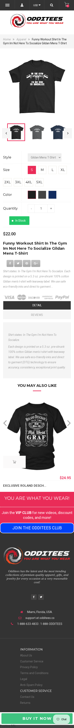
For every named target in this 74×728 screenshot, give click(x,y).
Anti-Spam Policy (31, 685)
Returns (25, 702)
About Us (26, 655)
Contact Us (27, 696)
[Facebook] (34, 597)
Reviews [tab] (37, 315)
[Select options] (14, 462)
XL (63, 170)
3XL (18, 182)
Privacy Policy (29, 667)
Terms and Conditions (34, 673)
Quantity (10, 208)
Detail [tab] (37, 305)
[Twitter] (41, 597)
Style (7, 157)
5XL (39, 182)
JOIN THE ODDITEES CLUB (37, 527)
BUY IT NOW (37, 718)
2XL (7, 182)
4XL (29, 182)
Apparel (21, 39)
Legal (23, 679)
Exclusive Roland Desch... (24, 486)
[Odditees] (37, 20)
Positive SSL (8, 726)
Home (7, 39)
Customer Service (31, 661)
